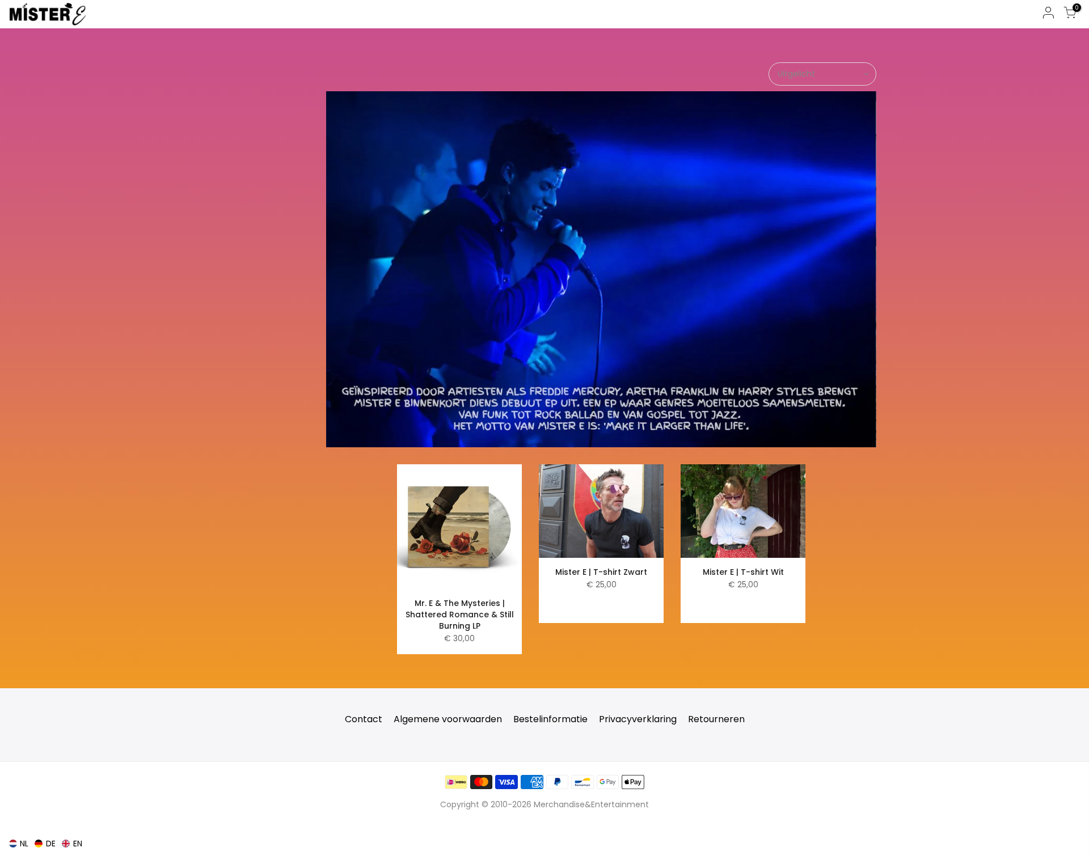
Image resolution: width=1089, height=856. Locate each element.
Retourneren (716, 719)
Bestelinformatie (550, 719)
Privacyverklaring (638, 719)
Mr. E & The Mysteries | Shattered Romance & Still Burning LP (460, 614)
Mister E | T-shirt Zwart (601, 572)
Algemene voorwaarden (448, 719)
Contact (363, 719)
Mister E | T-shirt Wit (743, 572)
